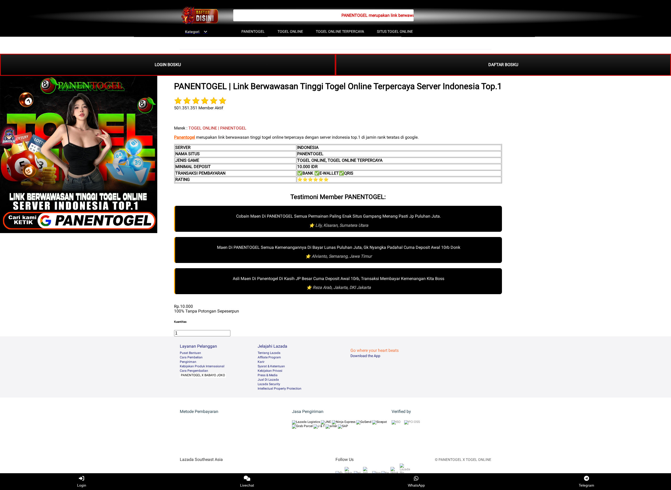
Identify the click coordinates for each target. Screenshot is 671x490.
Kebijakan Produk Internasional (202, 366)
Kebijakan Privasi (270, 371)
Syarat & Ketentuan (271, 366)
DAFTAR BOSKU (503, 64)
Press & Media (268, 375)
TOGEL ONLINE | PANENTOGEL (217, 128)
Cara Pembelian (191, 357)
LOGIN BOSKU (168, 64)
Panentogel (184, 137)
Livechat (247, 485)
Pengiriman (188, 362)
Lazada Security (269, 384)
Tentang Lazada (269, 353)
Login (81, 485)
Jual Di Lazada (268, 379)
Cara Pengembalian (194, 371)
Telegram (586, 485)
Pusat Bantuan (190, 353)
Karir (261, 362)
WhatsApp (416, 485)
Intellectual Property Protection (279, 388)
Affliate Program (269, 357)
